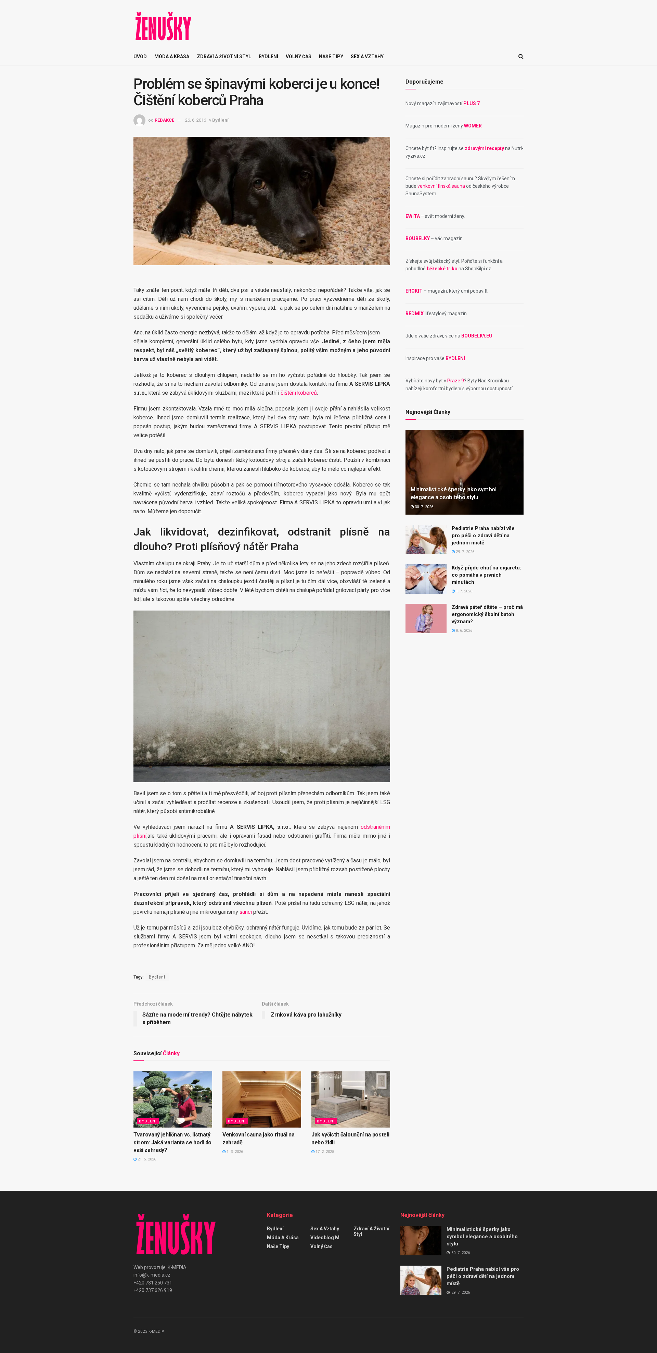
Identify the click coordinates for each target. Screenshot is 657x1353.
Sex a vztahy (367, 56)
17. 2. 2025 (324, 1151)
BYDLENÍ (455, 358)
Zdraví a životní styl (224, 56)
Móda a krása (171, 56)
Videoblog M (324, 1237)
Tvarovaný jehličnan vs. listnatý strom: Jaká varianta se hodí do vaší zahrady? (172, 1142)
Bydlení (268, 56)
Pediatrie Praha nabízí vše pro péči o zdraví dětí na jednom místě (483, 535)
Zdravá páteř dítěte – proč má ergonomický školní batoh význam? (487, 614)
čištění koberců (299, 393)
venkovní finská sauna (441, 186)
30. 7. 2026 (423, 507)
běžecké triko (442, 268)
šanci (246, 912)
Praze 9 (455, 380)
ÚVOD (140, 56)
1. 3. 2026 (234, 1151)
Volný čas (298, 56)
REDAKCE (164, 120)
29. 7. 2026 (464, 552)
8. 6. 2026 (463, 630)
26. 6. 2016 (195, 120)
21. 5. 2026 (146, 1159)
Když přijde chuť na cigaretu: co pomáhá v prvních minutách (486, 575)
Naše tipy (331, 56)
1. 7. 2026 (463, 591)
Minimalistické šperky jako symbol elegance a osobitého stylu (482, 1236)
